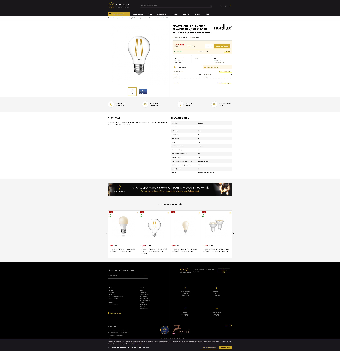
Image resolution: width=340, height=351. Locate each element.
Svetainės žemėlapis (113, 304)
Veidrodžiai (142, 306)
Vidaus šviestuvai (144, 296)
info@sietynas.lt (155, 105)
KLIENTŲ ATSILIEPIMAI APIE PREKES (224, 270)
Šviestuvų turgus (144, 308)
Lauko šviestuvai (144, 298)
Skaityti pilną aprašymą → (225, 83)
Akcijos (150, 14)
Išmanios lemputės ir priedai (206, 172)
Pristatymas (111, 292)
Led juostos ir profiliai (145, 300)
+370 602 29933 (120, 105)
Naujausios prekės (138, 14)
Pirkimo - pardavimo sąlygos (116, 296)
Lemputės (142, 302)
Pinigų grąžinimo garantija (185, 314)
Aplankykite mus (115, 313)
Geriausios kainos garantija (216, 314)
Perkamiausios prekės (145, 294)
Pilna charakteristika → (225, 71)
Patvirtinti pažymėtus (209, 347)
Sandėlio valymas (161, 14)
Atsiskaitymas (112, 294)
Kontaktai (207, 14)
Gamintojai (175, 14)
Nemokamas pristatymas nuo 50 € (185, 293)
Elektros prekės (143, 304)
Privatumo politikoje (137, 344)
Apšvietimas (186, 14)
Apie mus (197, 14)
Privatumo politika (113, 298)
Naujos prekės (143, 292)
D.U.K (110, 300)
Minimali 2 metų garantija (216, 293)
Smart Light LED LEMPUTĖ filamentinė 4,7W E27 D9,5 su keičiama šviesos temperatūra (154, 251)
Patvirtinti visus (225, 347)
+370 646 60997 (123, 332)
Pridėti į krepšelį (222, 46)
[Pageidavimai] (225, 6)
